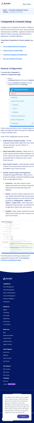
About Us (5, 381)
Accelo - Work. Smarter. (5, 4)
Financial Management (9, 296)
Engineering (6, 318)
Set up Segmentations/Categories (14, 46)
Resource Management (9, 293)
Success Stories (7, 338)
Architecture (6, 321)
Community (6, 361)
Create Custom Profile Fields (13, 50)
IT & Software (7, 324)
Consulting (6, 312)
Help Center (6, 352)
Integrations (6, 301)
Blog (4, 332)
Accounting (6, 315)
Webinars (5, 355)
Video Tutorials (7, 358)
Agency (5, 309)
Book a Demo (27, 4)
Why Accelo (6, 372)
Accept (23, 416)
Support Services (7, 344)
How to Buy (6, 375)
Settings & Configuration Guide (18, 10)
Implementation (7, 341)
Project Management (8, 290)
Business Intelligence (8, 298)
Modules (5, 12)
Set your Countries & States (12, 59)
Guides (5, 10)
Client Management (8, 287)
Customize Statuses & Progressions (15, 55)
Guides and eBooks (8, 335)
